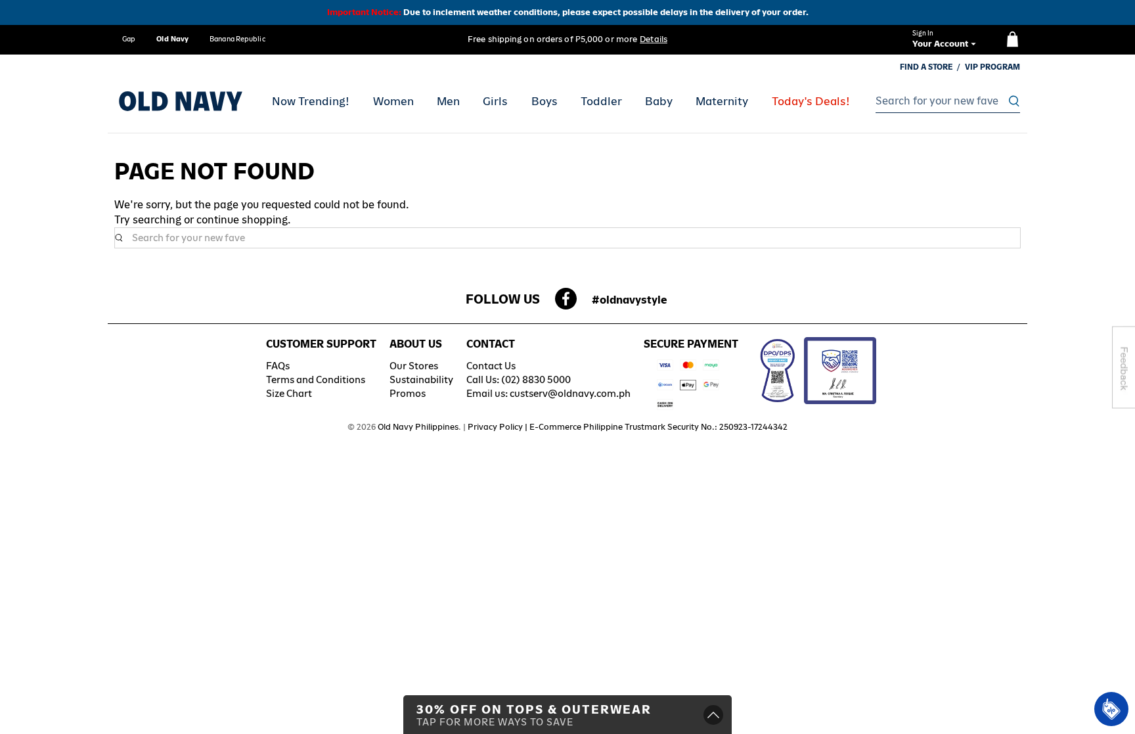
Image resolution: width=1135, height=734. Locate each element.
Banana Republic (237, 39)
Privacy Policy (495, 427)
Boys (544, 101)
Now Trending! (310, 101)
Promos (407, 393)
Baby (659, 101)
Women (393, 101)
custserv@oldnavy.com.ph (570, 393)
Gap (128, 39)
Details (653, 39)
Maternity (722, 101)
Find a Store (926, 67)
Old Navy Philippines (418, 427)
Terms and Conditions (315, 379)
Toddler (601, 101)
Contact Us (491, 365)
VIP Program (992, 67)
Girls (495, 101)
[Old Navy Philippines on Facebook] (566, 302)
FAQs (278, 365)
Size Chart (289, 393)
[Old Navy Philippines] (180, 101)
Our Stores (413, 365)
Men (448, 101)
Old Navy (172, 39)
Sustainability (421, 379)
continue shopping (242, 220)
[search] (944, 101)
